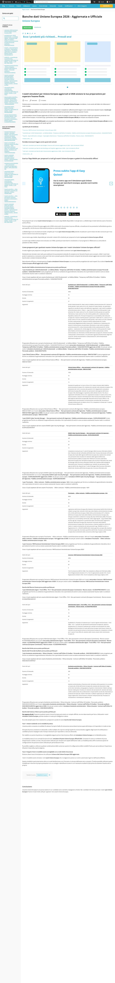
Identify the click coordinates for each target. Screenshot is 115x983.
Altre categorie (82, 6)
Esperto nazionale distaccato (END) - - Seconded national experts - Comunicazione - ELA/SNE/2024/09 (11, 157)
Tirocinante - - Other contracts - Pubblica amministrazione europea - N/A (87, 493)
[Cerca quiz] (10, 18)
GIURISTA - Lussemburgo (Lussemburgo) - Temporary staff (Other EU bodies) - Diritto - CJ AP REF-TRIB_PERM (11, 60)
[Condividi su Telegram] (34, 33)
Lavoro (34, 6)
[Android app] (74, 214)
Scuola (60, 6)
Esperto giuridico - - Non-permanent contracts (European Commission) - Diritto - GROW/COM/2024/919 (11, 198)
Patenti (19, 6)
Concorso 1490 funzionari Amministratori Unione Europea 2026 (11, 31)
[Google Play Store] (27, 2)
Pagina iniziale (25, 9)
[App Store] (18, 2)
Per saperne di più (28, 714)
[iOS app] (60, 214)
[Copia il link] (32, 33)
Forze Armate (43, 6)
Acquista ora (37, 27)
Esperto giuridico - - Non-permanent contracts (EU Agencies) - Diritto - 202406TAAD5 (11, 191)
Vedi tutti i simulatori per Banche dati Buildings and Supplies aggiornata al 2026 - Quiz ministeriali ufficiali (51, 148)
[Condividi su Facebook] (23, 33)
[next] (111, 183)
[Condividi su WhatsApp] (30, 33)
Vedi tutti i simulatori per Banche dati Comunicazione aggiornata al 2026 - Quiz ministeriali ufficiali (49, 151)
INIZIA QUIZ (27, 27)
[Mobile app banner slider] (58, 207)
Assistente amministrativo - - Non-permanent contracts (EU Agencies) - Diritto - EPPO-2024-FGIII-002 (11, 166)
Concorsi (11, 6)
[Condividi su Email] (27, 33)
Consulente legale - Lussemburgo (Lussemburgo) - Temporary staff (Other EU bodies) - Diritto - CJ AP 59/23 (11, 91)
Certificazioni (69, 6)
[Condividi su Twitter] (25, 33)
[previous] (23, 183)
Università (53, 6)
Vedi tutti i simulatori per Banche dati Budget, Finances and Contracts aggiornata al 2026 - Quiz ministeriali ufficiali (53, 145)
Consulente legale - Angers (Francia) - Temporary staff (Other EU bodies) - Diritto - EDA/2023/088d (11, 109)
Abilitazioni (26, 6)
